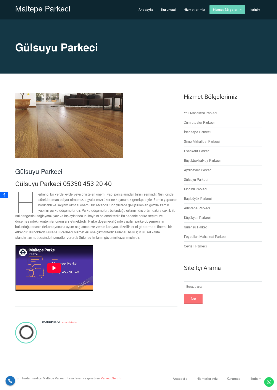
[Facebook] (4, 195)
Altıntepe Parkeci (197, 208)
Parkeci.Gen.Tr (111, 378)
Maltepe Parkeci (42, 8)
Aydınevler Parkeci (198, 170)
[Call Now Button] (10, 381)
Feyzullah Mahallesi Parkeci (205, 237)
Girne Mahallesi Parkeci (202, 142)
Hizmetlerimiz (194, 10)
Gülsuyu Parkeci (38, 171)
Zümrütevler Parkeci (199, 122)
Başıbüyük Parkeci (198, 199)
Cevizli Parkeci (195, 246)
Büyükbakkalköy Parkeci (202, 161)
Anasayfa (145, 10)
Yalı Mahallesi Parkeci (200, 113)
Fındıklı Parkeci (195, 189)
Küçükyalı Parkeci (197, 218)
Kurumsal (168, 10)
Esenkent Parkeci (197, 151)
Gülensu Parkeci (196, 227)
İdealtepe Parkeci (197, 132)
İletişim (255, 10)
